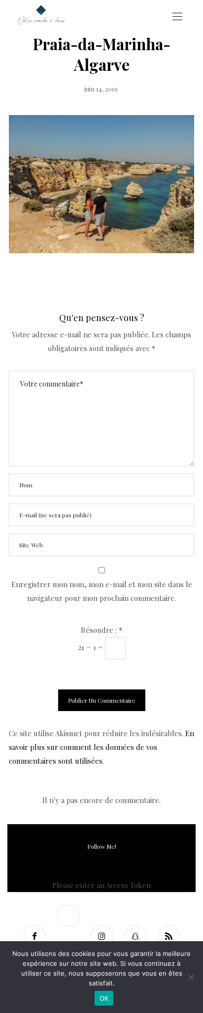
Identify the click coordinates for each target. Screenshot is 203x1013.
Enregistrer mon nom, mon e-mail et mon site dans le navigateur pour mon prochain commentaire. (101, 591)
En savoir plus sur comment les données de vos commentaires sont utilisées (101, 747)
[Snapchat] (135, 936)
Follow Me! (101, 846)
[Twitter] (68, 916)
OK (104, 998)
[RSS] (168, 936)
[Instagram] (101, 936)
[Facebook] (34, 936)
